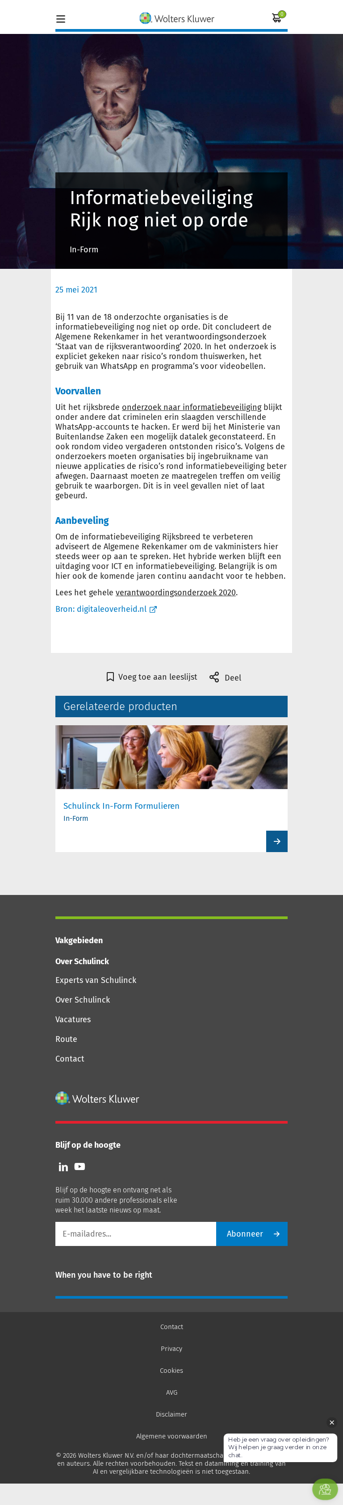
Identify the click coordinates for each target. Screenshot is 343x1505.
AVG (171, 1392)
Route (66, 1039)
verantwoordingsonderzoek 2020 (176, 593)
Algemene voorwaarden (171, 1436)
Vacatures (73, 1019)
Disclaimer (171, 1414)
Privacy (171, 1349)
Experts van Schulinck (95, 980)
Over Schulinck (82, 1000)
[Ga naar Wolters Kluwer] (97, 1098)
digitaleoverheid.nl (111, 609)
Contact (69, 1059)
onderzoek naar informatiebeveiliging (191, 407)
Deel (231, 678)
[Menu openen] (60, 18)
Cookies (171, 1371)
